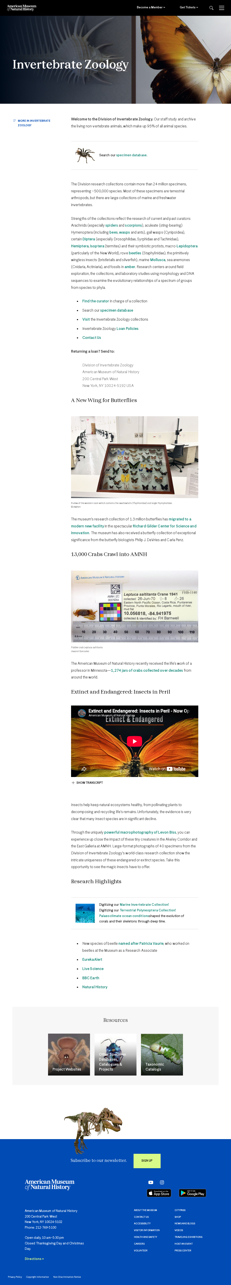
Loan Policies (128, 329)
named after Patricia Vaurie (141, 943)
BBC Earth (90, 978)
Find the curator (95, 301)
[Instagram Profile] (160, 1182)
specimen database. (131, 155)
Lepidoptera (187, 246)
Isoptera (97, 246)
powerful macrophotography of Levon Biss (140, 832)
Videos (179, 1230)
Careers (139, 1244)
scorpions (133, 225)
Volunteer (141, 1251)
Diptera (89, 239)
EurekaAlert (92, 959)
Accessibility (142, 1224)
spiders (111, 225)
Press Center (183, 1251)
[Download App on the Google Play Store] (192, 1193)
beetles (135, 253)
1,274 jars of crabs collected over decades (147, 670)
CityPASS (180, 1210)
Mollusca (158, 260)
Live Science (93, 969)
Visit (86, 319)
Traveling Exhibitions (188, 1237)
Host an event (184, 1244)
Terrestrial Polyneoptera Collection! (148, 910)
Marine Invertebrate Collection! (144, 904)
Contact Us (91, 338)
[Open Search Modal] (211, 8)
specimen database (116, 310)
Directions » (34, 1259)
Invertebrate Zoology (70, 65)
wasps (124, 232)
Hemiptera (80, 246)
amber (130, 267)
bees (113, 232)
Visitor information (147, 1230)
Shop (178, 1217)
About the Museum (145, 1210)
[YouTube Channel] (149, 1182)
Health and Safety (145, 1237)
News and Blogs (185, 1224)
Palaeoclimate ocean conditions (124, 916)
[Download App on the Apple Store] (159, 1193)
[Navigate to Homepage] (22, 8)
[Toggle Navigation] (221, 8)
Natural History (95, 987)
